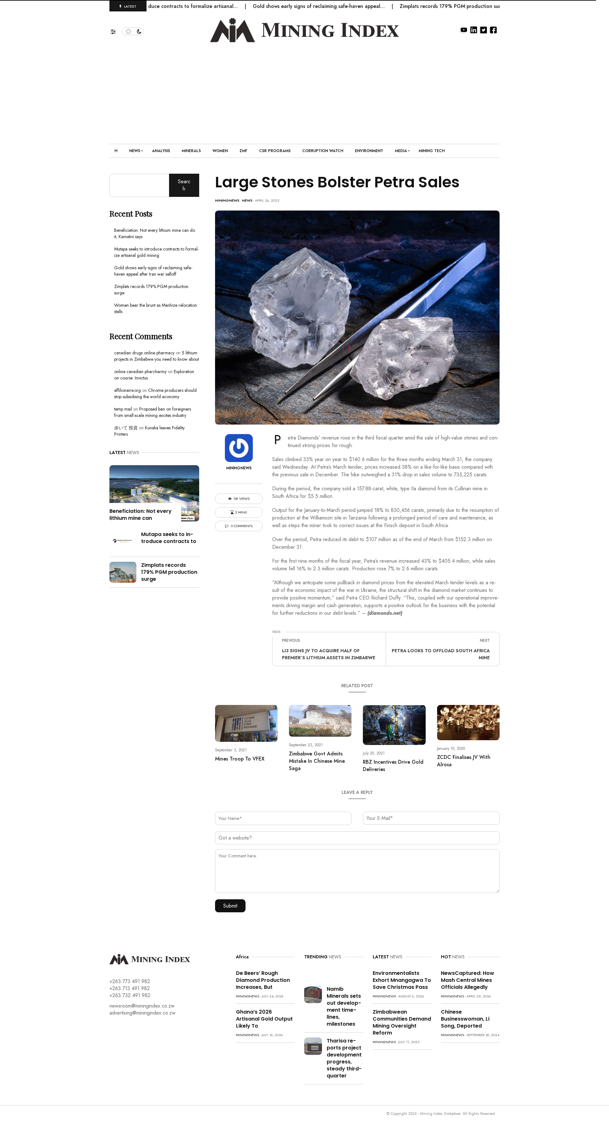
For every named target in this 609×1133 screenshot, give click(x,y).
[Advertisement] (304, 89)
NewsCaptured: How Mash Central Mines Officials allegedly (467, 980)
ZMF (243, 151)
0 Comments (241, 526)
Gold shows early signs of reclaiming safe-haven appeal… (288, 6)
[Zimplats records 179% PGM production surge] (122, 571)
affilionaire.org (127, 390)
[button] (116, 30)
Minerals (191, 151)
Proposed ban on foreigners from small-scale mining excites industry (152, 412)
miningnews (227, 200)
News (134, 151)
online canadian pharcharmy (140, 371)
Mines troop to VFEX (240, 758)
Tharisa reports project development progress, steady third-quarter (344, 1058)
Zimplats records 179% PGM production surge (422, 6)
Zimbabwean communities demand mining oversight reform (402, 1022)
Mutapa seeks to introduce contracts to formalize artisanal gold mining (156, 252)
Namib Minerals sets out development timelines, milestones (344, 1006)
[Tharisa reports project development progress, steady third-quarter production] (313, 1045)
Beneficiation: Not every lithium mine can (140, 514)
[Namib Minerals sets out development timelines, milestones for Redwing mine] (313, 993)
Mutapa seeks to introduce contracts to (168, 538)
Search (184, 185)
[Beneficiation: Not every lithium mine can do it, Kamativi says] (154, 492)
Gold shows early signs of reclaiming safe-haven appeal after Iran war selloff (153, 271)
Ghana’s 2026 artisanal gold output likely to (264, 1018)
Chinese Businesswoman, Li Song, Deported (465, 1018)
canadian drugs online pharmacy (144, 353)
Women (220, 151)
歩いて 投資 (126, 428)
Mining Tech (432, 151)
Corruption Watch (322, 151)
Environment (369, 151)
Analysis (161, 151)
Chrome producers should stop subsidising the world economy (155, 393)
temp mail (123, 409)
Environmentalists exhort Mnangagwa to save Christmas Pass (402, 980)
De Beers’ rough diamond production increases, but (263, 980)
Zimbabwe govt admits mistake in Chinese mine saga (317, 761)
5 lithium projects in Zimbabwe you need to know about (156, 356)
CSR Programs (275, 151)
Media (401, 151)
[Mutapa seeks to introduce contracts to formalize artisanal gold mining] (122, 540)
